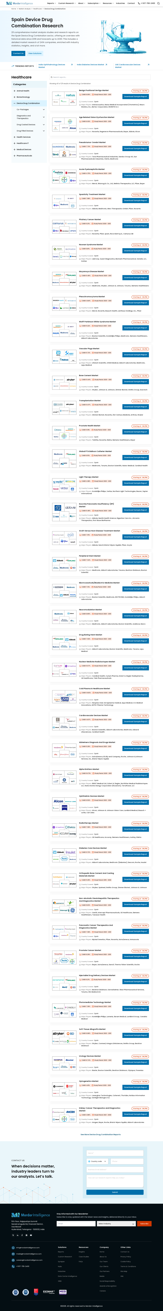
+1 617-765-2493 (148, 3)
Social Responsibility (107, 1281)
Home (13, 9)
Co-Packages (23, 109)
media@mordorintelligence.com (29, 1254)
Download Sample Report (135, 96)
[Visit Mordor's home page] (19, 3)
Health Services (24, 137)
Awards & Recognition (108, 1286)
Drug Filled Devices (25, 131)
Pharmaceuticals (24, 155)
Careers (103, 1291)
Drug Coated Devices (26, 124)
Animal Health (23, 91)
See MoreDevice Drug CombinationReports (101, 1134)
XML (122, 1276)
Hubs (60, 1266)
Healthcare (37, 9)
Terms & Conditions (128, 1266)
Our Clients (104, 1266)
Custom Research (66, 3)
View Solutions (34, 53)
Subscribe (144, 1224)
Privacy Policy (126, 1257)
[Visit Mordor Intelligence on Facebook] (22, 1235)
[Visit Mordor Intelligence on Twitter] (13, 1235)
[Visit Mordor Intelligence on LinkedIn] (17, 1235)
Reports (50, 3)
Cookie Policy (126, 1261)
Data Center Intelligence (67, 1276)
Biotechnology (23, 97)
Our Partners (104, 1271)
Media (102, 1276)
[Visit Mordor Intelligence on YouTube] (31, 1235)
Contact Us (18, 53)
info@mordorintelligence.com (28, 1248)
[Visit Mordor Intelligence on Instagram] (26, 1235)
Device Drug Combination (55, 9)
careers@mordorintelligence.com (29, 1260)
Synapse (61, 1261)
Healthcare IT (23, 143)
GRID (60, 1281)
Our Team (104, 1261)
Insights (82, 1252)
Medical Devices (24, 149)
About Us (103, 1257)
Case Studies (84, 1257)
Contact (131, 3)
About (80, 3)
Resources (107, 3)
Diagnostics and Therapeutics (24, 117)
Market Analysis (25, 9)
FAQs (81, 1261)
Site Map (124, 1271)
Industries (120, 3)
